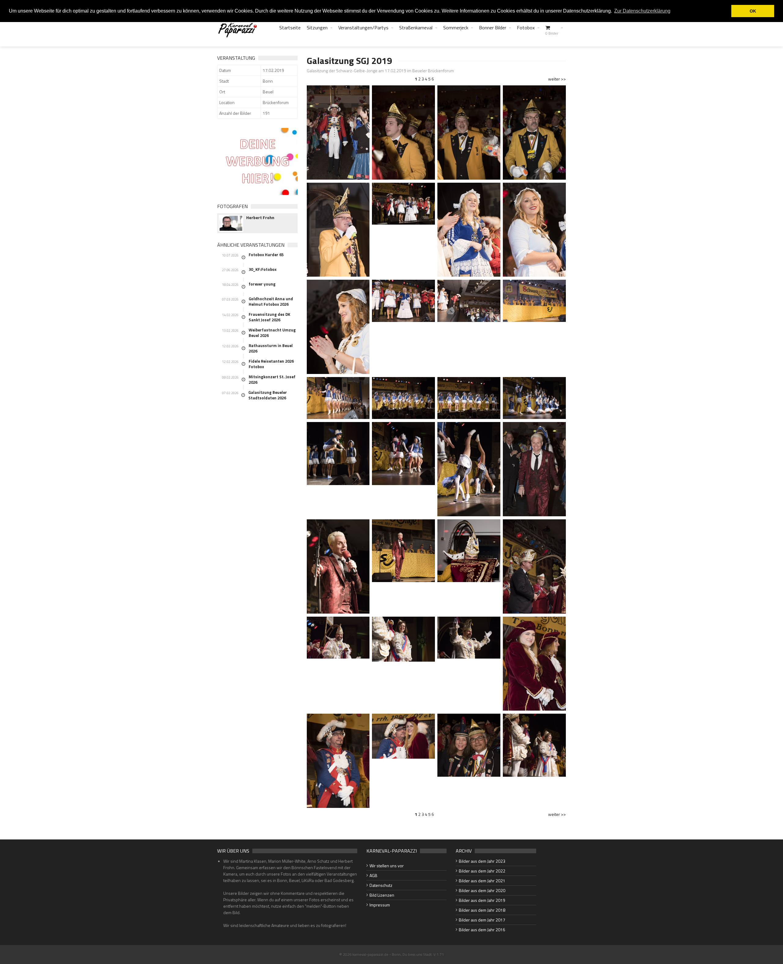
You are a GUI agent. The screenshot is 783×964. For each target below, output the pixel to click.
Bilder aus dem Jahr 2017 (482, 920)
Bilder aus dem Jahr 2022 (482, 871)
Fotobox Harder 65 (266, 254)
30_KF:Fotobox (262, 269)
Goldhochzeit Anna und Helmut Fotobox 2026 (271, 301)
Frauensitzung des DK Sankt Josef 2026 (269, 317)
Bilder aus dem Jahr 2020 (482, 890)
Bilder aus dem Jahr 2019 (482, 900)
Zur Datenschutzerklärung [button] (642, 10)
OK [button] (753, 11)
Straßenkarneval (415, 27)
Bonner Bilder (492, 27)
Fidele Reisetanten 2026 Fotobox (271, 363)
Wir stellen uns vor (386, 865)
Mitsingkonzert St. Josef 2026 (272, 379)
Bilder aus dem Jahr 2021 (482, 880)
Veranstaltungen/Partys (363, 27)
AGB (373, 875)
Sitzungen (317, 27)
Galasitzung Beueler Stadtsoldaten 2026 (267, 395)
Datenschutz (380, 885)
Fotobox (526, 27)
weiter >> (557, 79)
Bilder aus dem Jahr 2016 (482, 929)
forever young (262, 284)
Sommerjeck (455, 27)
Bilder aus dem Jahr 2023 (482, 861)
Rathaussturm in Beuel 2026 (271, 348)
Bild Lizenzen (381, 895)
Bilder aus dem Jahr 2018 (482, 910)
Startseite (290, 27)
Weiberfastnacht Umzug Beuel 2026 (272, 332)
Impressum (379, 905)
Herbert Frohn (260, 217)
